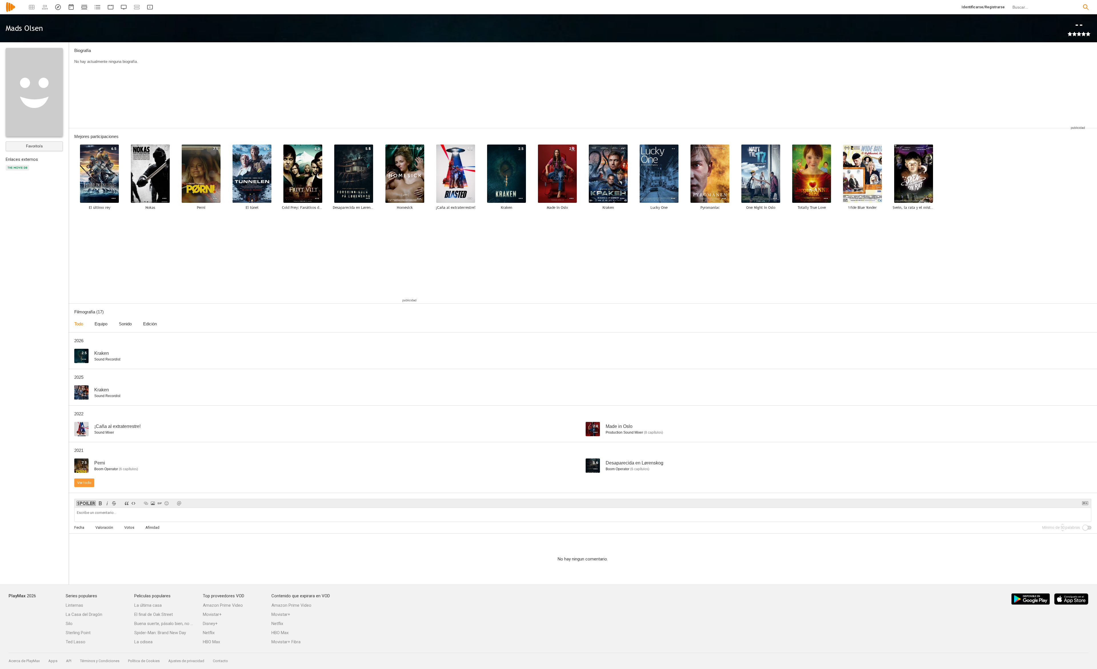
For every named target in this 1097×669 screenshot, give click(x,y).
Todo (78, 323)
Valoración (104, 527)
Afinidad (152, 527)
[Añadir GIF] (159, 503)
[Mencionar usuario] (179, 503)
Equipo (101, 323)
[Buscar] (1086, 7)
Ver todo (84, 482)
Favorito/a (34, 146)
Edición (150, 323)
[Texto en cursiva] (107, 503)
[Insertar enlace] (146, 503)
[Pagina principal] (10, 11)
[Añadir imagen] (152, 503)
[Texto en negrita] (100, 503)
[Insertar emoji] (166, 503)
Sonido (125, 323)
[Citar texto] (126, 503)
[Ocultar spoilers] (86, 503)
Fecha (79, 527)
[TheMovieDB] (18, 171)
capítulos (653, 432)
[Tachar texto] (114, 503)
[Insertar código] (133, 503)
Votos (129, 527)
